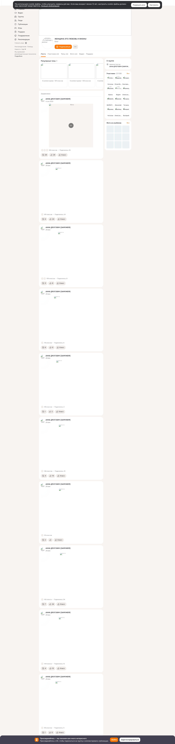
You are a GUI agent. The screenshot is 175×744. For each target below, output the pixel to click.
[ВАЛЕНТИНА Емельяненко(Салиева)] (110, 100)
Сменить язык (19, 43)
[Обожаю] (44, 150)
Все (128, 73)
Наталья (110, 84)
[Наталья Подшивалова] (110, 110)
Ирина (110, 95)
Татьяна (126, 105)
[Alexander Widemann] (118, 100)
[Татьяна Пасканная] (126, 100)
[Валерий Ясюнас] (126, 110)
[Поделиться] (50, 540)
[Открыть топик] (54, 75)
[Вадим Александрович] (118, 90)
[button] (63, 47)
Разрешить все (139, 5)
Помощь (30, 47)
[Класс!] (42, 150)
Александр (126, 95)
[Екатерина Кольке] (126, 79)
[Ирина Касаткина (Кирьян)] (110, 90)
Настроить (154, 5)
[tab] (43, 54)
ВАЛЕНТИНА (111, 105)
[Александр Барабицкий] (118, 110)
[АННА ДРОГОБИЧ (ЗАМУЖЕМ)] (43, 100)
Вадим (118, 95)
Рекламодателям (20, 47)
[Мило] (44, 278)
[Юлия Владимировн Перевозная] (118, 79)
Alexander (118, 105)
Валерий (126, 115)
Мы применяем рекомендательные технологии (25, 54)
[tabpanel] (71, 413)
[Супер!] (47, 150)
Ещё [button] (23, 49)
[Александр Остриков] (126, 90)
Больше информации (50, 6)
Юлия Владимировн (121, 84)
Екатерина (126, 84)
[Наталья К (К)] (110, 79)
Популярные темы (48, 61)
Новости (18, 49)
